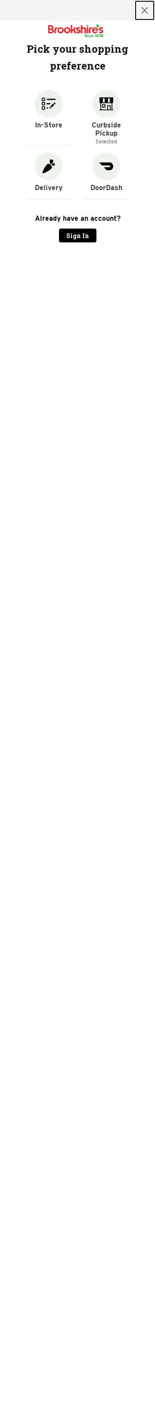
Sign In (77, 236)
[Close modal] (144, 10)
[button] (49, 118)
